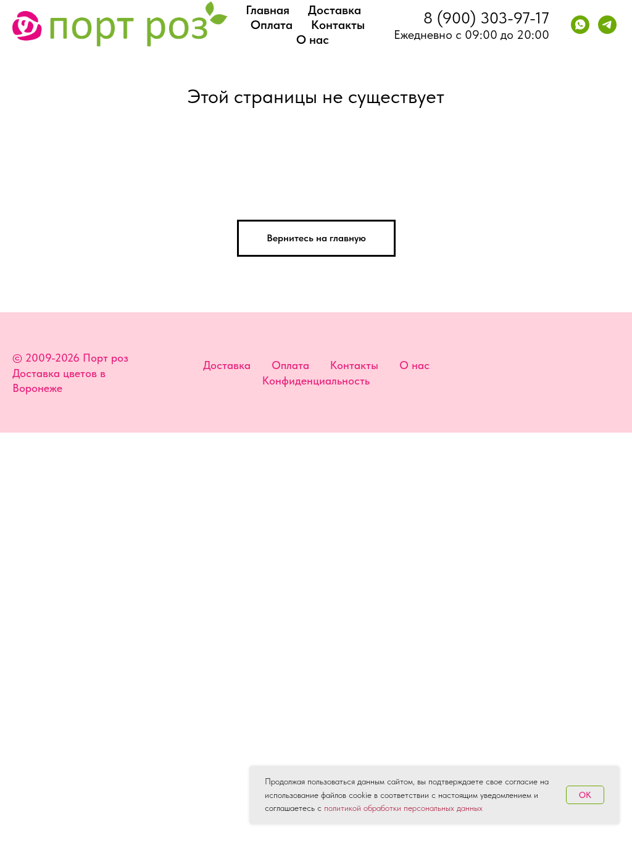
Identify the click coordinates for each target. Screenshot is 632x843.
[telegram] (607, 24)
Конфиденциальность (316, 380)
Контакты (338, 24)
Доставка (334, 9)
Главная (267, 9)
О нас (312, 39)
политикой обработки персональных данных (403, 808)
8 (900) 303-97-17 (486, 17)
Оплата (272, 24)
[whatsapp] (580, 24)
